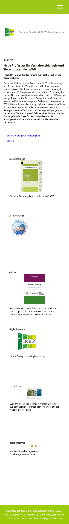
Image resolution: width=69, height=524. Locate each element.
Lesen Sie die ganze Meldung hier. (22, 135)
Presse (9, 140)
